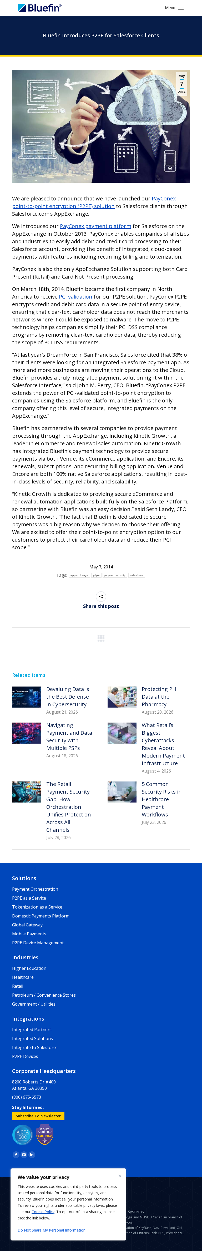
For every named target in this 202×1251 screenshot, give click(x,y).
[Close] (120, 1176)
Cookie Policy (43, 1211)
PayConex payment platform (95, 226)
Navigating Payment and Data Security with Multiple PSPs (69, 736)
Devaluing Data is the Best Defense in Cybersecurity (67, 696)
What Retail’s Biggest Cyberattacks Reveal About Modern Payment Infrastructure (163, 744)
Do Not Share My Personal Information (51, 1230)
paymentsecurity (114, 575)
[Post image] (26, 697)
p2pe (96, 575)
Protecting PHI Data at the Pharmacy (160, 696)
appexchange (79, 575)
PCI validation (75, 296)
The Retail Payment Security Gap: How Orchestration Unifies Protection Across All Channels (68, 806)
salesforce (136, 575)
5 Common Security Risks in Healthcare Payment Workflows (162, 799)
